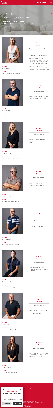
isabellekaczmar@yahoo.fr (10, 158)
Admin (28, 402)
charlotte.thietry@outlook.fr (10, 372)
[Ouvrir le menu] (51, 2)
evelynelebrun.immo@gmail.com (11, 73)
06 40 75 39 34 (6, 196)
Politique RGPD (37, 402)
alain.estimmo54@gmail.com (10, 244)
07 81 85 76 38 (6, 153)
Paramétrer (7, 403)
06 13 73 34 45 (6, 68)
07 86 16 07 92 (6, 111)
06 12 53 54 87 (6, 324)
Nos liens (32, 402)
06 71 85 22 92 (6, 239)
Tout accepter (17, 403)
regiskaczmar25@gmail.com (10, 329)
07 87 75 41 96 (6, 367)
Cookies (42, 402)
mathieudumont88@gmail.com (11, 287)
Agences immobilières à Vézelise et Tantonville (13, 17)
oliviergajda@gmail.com (9, 116)
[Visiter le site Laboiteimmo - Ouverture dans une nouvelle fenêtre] (26, 405)
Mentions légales (23, 402)
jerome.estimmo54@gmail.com (11, 201)
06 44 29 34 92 (6, 282)
